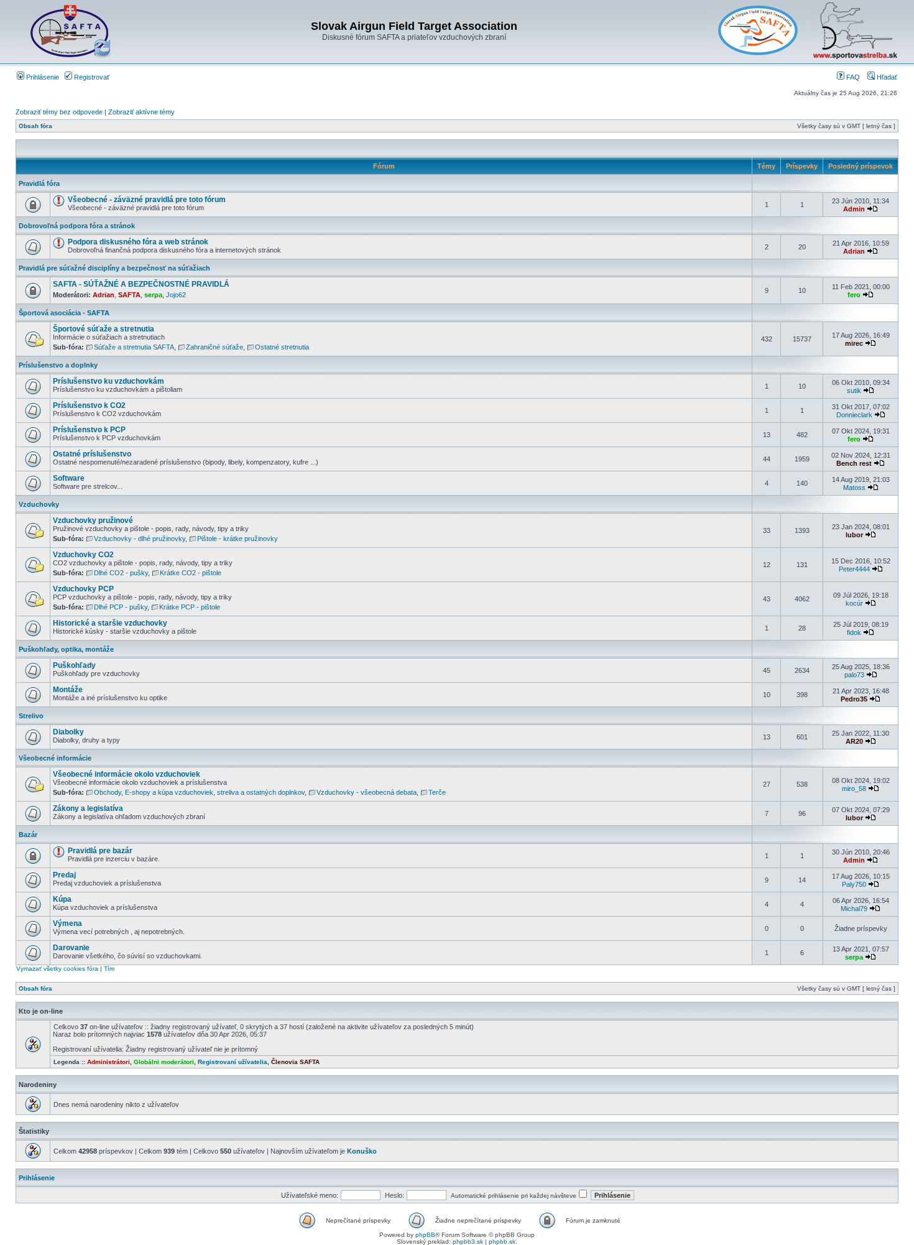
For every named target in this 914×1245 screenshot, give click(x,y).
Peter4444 (854, 569)
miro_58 (854, 788)
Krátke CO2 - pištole (190, 572)
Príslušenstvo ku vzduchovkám (108, 381)
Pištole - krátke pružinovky (237, 538)
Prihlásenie (41, 77)
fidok (854, 632)
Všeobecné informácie (55, 758)
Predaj (64, 875)
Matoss (854, 487)
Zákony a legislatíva (88, 808)
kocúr (854, 603)
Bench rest (854, 463)
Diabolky (68, 732)
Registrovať (90, 77)
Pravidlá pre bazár (100, 850)
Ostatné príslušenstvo (92, 454)
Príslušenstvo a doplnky (58, 365)
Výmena (67, 923)
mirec (854, 343)
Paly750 (854, 884)
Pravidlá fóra (39, 183)
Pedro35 (854, 699)
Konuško (362, 1151)
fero (854, 295)
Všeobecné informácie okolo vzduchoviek (126, 774)
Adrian (854, 251)
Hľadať (886, 77)
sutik (854, 390)
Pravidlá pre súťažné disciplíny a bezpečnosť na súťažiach (114, 268)
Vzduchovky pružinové (93, 520)
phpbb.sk (502, 1241)
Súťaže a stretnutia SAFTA (134, 347)
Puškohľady (74, 665)
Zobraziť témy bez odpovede (59, 112)
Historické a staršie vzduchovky (110, 623)
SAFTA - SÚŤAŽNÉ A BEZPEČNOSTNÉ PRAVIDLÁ (141, 284)
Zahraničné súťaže (214, 347)
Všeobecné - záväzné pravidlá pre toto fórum (147, 199)
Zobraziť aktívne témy (141, 112)
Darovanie (71, 947)
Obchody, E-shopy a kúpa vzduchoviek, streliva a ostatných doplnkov (199, 792)
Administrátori (108, 1061)
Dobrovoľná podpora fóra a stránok (77, 225)
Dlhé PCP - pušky (120, 607)
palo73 (854, 674)
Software (69, 478)
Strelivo (31, 716)
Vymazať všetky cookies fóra (57, 968)
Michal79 (854, 908)
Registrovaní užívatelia (232, 1061)
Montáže (68, 689)
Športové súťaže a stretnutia (103, 329)
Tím (109, 968)
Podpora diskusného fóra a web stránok (138, 242)
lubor (854, 535)
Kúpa (62, 899)
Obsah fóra (35, 126)
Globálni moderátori (164, 1061)
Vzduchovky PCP (83, 589)
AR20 (854, 741)
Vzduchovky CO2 (83, 554)
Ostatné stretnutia (282, 347)
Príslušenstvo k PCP (89, 429)
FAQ (852, 77)
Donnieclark (854, 415)
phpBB (425, 1234)
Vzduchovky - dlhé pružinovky (139, 538)
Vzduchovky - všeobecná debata (366, 792)
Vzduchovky (39, 504)
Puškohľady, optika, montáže (66, 649)
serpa (153, 295)
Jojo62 (176, 295)
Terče (437, 792)
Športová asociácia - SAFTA (64, 313)
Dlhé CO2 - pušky (121, 572)
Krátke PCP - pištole (189, 607)
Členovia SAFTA (295, 1061)
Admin (854, 209)
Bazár (28, 834)
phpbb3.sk (468, 1241)
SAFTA (129, 295)
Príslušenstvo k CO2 (89, 405)
